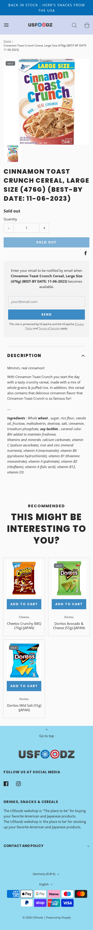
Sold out (46, 242)
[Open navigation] (6, 25)
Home (7, 41)
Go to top (46, 736)
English (44, 884)
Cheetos (24, 617)
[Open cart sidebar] (87, 25)
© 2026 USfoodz (33, 917)
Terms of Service (49, 328)
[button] (13, 154)
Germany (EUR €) (44, 874)
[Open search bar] (74, 25)
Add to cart (24, 604)
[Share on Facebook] (84, 253)
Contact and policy (23, 845)
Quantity (10, 219)
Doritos (69, 617)
